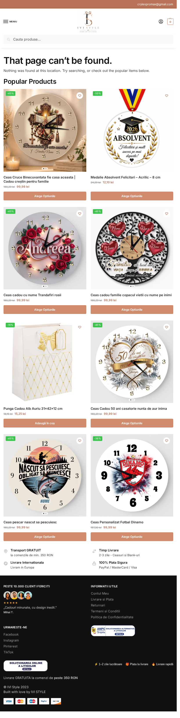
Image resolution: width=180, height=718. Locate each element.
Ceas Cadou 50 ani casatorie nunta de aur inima (129, 408)
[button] (169, 22)
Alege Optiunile (44, 196)
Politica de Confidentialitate (112, 617)
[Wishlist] (79, 95)
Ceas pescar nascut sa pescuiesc (30, 522)
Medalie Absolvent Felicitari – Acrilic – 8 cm (125, 177)
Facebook (11, 634)
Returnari (98, 605)
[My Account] (161, 22)
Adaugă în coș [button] (45, 423)
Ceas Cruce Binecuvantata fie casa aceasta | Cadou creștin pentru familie (39, 179)
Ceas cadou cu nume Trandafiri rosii (32, 295)
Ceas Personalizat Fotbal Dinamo (117, 522)
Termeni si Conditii (105, 611)
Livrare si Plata (102, 599)
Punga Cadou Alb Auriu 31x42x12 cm (33, 408)
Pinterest (11, 646)
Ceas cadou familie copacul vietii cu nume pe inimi (131, 295)
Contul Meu (100, 593)
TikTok (8, 652)
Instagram (11, 640)
